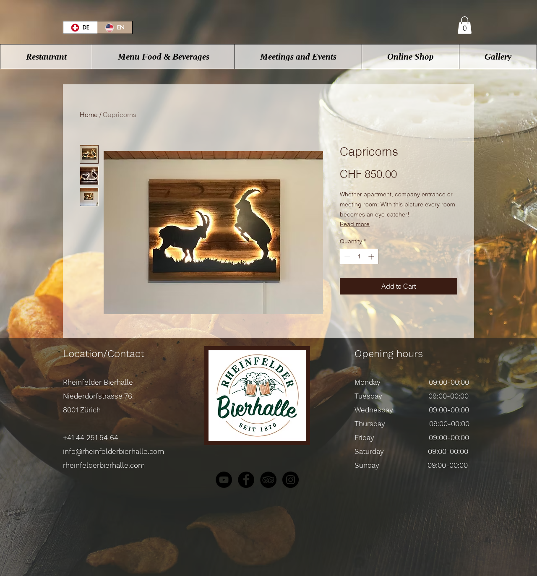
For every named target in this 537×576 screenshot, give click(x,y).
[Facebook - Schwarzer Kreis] (246, 480)
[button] (464, 25)
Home (89, 114)
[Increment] (372, 256)
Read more (355, 224)
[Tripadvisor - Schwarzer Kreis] (268, 480)
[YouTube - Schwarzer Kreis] (224, 480)
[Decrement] (346, 256)
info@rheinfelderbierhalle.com (113, 451)
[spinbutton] (359, 256)
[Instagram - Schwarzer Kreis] (290, 480)
